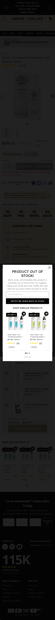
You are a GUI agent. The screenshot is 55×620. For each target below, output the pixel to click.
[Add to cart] (24, 314)
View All (27, 357)
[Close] (49, 267)
